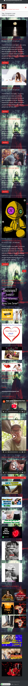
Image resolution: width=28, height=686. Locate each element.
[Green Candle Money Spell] (20, 622)
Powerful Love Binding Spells (11, 119)
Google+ (18, 684)
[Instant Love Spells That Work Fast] (20, 595)
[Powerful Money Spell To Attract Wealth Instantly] (8, 622)
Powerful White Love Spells (11, 88)
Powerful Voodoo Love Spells (11, 241)
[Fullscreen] (24, 411)
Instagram (12, 684)
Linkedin (15, 684)
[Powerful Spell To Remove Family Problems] (8, 608)
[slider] (13, 472)
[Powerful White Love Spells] (14, 77)
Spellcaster (17, 41)
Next (24, 271)
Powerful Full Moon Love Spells (12, 39)
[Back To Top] (24, 682)
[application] (14, 406)
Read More (5, 62)
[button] (14, 436)
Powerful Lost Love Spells (10, 168)
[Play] (3, 411)
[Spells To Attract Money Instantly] (20, 608)
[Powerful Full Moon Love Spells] (14, 28)
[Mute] (22, 411)
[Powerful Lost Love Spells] (14, 157)
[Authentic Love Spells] (8, 595)
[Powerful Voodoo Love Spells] (14, 218)
